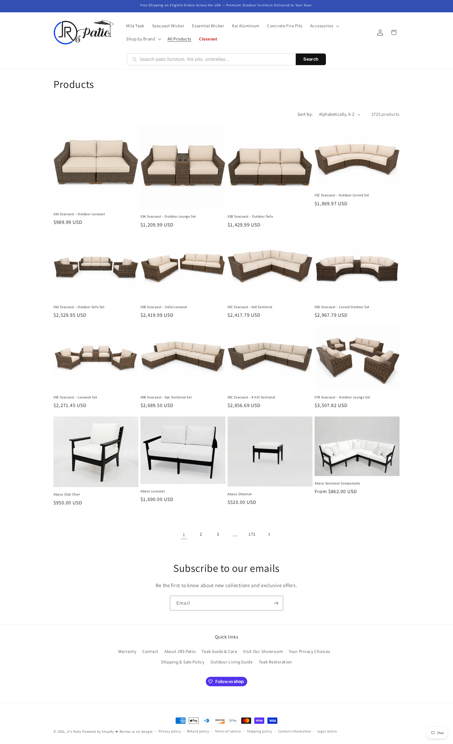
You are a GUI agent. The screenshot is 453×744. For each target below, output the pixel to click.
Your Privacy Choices (309, 651)
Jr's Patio (74, 731)
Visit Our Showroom (263, 651)
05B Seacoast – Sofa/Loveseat (164, 307)
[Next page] (269, 534)
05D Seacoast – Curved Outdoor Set (342, 307)
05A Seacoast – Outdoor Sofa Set (79, 307)
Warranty (127, 651)
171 (252, 534)
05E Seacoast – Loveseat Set (75, 397)
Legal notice (327, 731)
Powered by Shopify (98, 731)
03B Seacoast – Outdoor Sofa (250, 216)
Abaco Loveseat (153, 491)
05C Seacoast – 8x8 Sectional (250, 307)
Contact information (294, 731)
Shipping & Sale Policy (183, 662)
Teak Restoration (275, 662)
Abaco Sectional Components (337, 483)
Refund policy (198, 731)
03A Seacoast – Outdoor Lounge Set (168, 216)
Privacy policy (170, 731)
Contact (150, 651)
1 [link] (184, 534)
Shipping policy (259, 731)
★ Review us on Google (134, 731)
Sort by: (305, 114)
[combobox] (215, 59)
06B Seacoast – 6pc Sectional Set (166, 397)
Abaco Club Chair (66, 494)
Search (310, 59)
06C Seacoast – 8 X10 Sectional (251, 397)
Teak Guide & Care (219, 651)
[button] (324, 26)
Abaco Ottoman (240, 494)
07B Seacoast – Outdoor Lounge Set (342, 397)
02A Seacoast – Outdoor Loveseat (79, 214)
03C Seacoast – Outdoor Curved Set (342, 195)
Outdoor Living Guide (231, 662)
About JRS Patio (180, 651)
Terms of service (228, 731)
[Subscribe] (276, 603)
